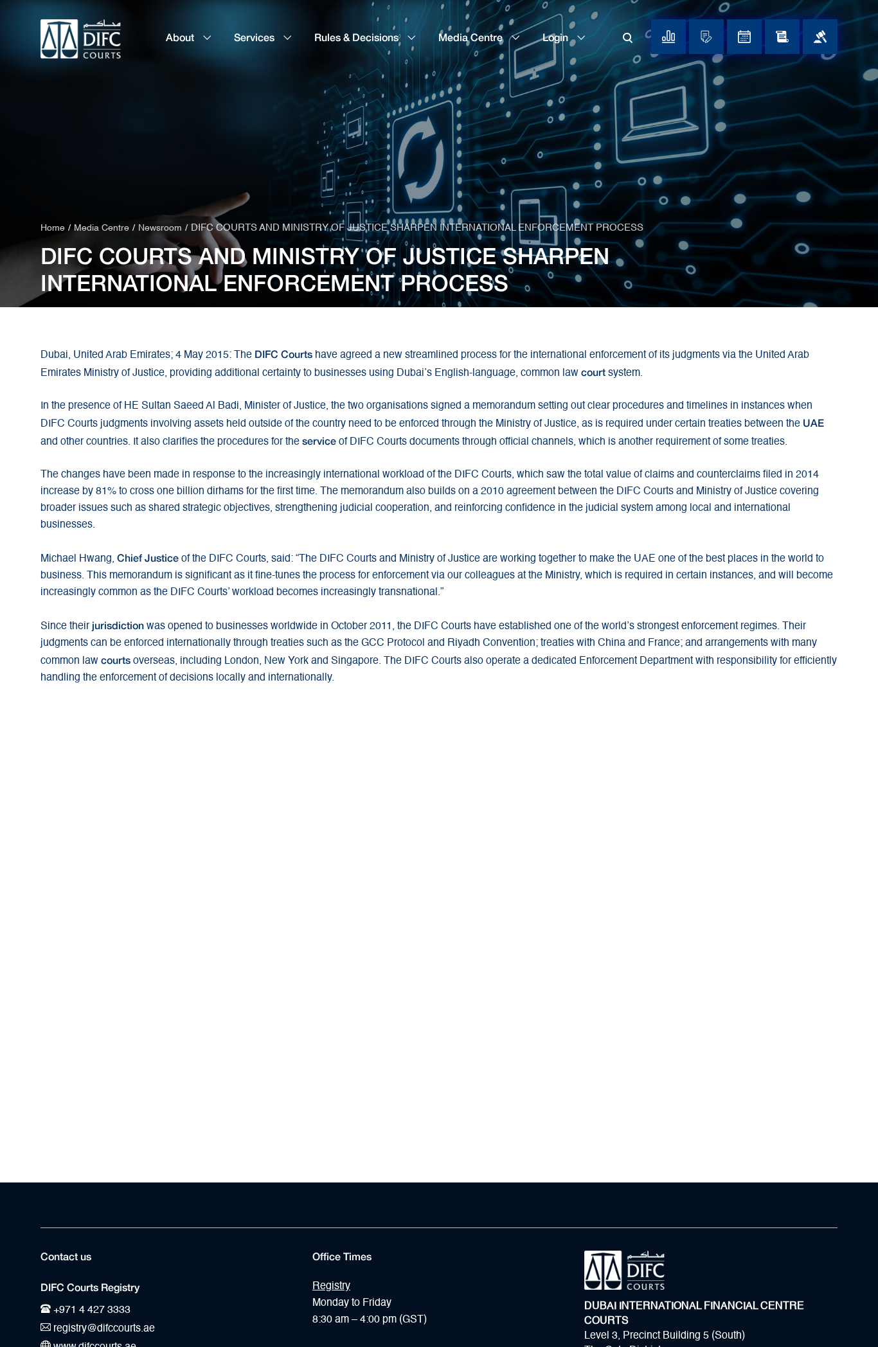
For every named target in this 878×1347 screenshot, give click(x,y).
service (319, 440)
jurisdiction (118, 624)
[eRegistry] (706, 36)
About (181, 37)
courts (115, 659)
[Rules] (782, 36)
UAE (813, 422)
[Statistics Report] (668, 36)
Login (556, 37)
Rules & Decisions (357, 37)
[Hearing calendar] (744, 36)
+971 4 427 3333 (90, 1310)
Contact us (65, 1256)
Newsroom (160, 228)
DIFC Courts (283, 353)
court (593, 371)
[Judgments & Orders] (820, 36)
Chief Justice (148, 556)
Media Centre (471, 37)
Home (52, 228)
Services (255, 37)
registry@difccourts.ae (103, 1329)
